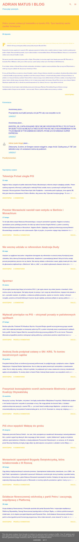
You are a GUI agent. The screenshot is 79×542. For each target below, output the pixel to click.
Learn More (37, 540)
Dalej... (74, 198)
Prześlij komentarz (9, 158)
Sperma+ (7, 280)
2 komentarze (19, 269)
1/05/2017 (12, 137)
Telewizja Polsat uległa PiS (18, 176)
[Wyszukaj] (70, 3)
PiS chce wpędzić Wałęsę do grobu (23, 425)
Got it (45, 540)
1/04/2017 (12, 116)
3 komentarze (19, 377)
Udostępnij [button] (69, 94)
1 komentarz (18, 198)
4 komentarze (19, 447)
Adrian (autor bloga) (16, 143)
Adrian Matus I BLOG (23, 4)
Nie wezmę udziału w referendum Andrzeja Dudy (30, 247)
